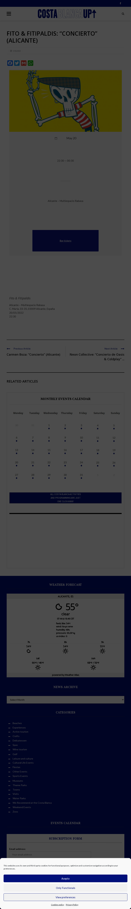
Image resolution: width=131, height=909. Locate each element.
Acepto (65, 878)
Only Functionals (65, 887)
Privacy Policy (72, 904)
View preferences (65, 897)
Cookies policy (57, 904)
